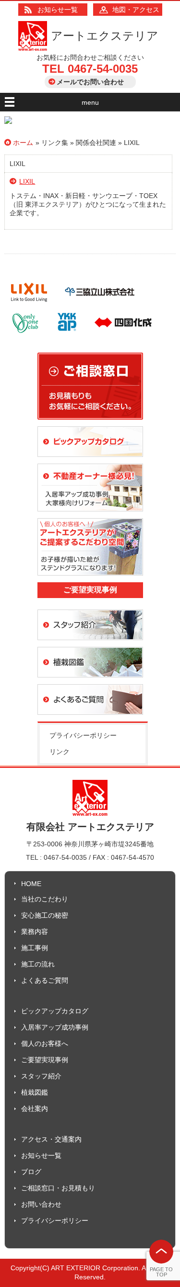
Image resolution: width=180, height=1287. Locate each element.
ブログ (31, 1172)
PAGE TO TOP (161, 1271)
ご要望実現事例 (44, 1060)
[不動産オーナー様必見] (90, 516)
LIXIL (27, 181)
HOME (31, 884)
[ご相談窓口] (90, 424)
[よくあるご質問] (90, 719)
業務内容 (34, 931)
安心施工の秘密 (44, 915)
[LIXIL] (29, 304)
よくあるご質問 (44, 980)
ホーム (23, 142)
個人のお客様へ (44, 1043)
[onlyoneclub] (25, 334)
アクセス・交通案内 (51, 1139)
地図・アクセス (135, 9)
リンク (59, 751)
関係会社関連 (96, 142)
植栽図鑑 (34, 1092)
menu (90, 102)
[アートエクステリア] (32, 48)
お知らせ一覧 (57, 9)
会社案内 (34, 1108)
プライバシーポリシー (83, 735)
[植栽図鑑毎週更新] (90, 682)
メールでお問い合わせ (90, 82)
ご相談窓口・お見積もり (58, 1188)
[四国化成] (123, 334)
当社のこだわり (44, 899)
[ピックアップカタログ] (90, 461)
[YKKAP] (67, 334)
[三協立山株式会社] (100, 304)
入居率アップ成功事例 (54, 1027)
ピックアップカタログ (54, 1011)
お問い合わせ (41, 1204)
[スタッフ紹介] (90, 644)
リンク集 (54, 142)
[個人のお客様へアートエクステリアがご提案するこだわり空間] (90, 580)
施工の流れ (38, 964)
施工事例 (34, 948)
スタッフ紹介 (41, 1076)
